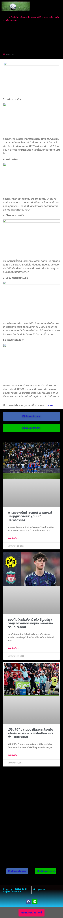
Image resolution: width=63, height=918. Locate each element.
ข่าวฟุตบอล (39, 889)
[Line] (34, 901)
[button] (58, 6)
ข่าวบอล (10, 54)
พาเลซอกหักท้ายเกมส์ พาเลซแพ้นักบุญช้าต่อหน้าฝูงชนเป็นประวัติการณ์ (30, 516)
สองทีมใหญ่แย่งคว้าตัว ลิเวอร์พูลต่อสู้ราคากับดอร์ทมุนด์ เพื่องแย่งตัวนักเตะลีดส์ (30, 623)
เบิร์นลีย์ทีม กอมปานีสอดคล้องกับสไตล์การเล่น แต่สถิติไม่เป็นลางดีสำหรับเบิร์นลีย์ (30, 733)
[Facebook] (28, 901)
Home (6, 17)
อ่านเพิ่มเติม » (13, 538)
